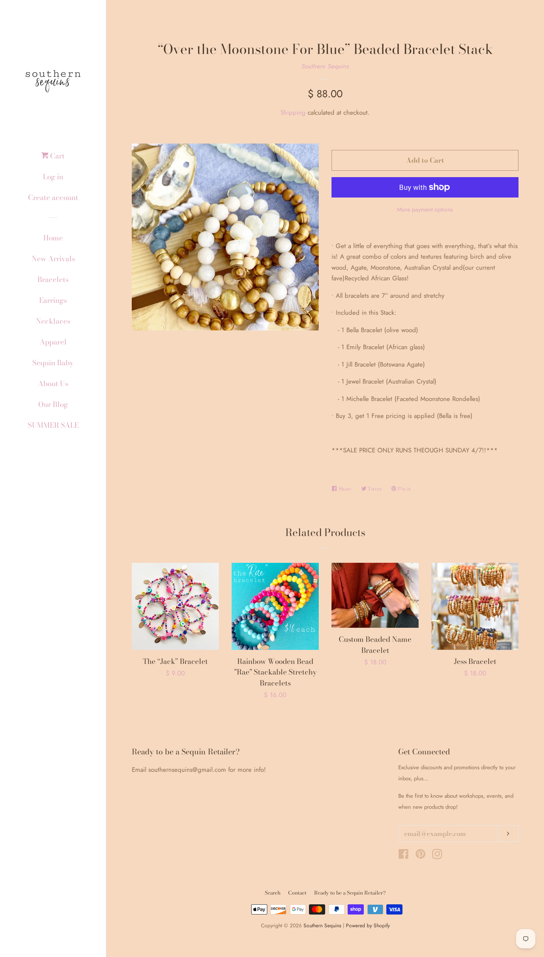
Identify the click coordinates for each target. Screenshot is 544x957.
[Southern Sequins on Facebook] (403, 856)
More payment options (425, 209)
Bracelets (52, 279)
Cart (56, 155)
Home (53, 237)
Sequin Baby (53, 362)
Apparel (53, 341)
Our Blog (53, 404)
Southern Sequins (325, 66)
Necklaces (53, 321)
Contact (297, 893)
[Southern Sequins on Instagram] (437, 856)
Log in (53, 176)
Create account (53, 197)
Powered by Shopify (368, 925)
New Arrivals (53, 258)
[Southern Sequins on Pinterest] (420, 856)
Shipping (293, 112)
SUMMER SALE (53, 425)
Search (272, 893)
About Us (53, 383)
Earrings (53, 300)
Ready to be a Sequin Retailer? (350, 893)
